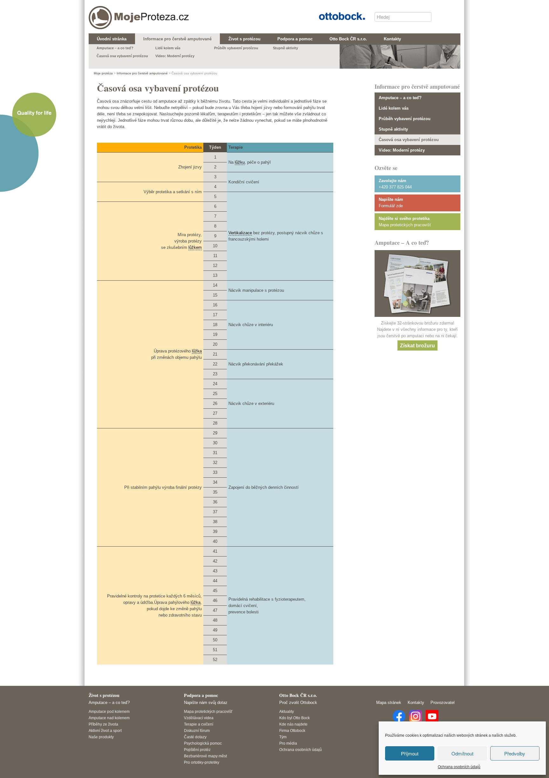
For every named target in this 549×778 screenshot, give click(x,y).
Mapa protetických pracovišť (405, 224)
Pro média (288, 743)
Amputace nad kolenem (109, 718)
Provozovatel (442, 702)
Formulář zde (391, 205)
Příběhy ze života (103, 724)
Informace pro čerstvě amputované (142, 73)
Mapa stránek (388, 702)
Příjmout (409, 753)
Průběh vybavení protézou (404, 118)
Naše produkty (101, 737)
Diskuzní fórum (197, 730)
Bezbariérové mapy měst (205, 756)
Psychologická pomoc (203, 743)
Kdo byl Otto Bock (294, 718)
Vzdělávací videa (199, 718)
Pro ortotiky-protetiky (201, 762)
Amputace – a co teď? (400, 97)
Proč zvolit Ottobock (298, 702)
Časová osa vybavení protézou (409, 139)
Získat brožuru (417, 345)
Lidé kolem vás (394, 108)
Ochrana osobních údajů (459, 767)
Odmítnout (462, 753)
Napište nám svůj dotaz (205, 702)
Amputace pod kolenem (109, 711)
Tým (283, 737)
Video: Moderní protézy (402, 150)
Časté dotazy (195, 737)
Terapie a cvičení (198, 724)
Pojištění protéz (197, 749)
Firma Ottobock (292, 730)
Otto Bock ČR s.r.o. (337, 15)
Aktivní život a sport (105, 730)
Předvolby (514, 753)
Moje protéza (116, 13)
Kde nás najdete (293, 724)
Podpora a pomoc (201, 695)
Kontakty (416, 702)
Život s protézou (104, 695)
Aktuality (286, 711)
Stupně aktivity (393, 129)
